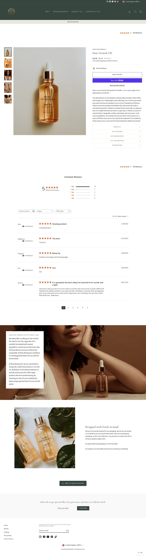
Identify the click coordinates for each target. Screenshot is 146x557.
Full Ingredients (117, 140)
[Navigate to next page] (87, 307)
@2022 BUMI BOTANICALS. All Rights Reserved (73, 549)
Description (117, 145)
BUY (48, 11)
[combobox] (44, 211)
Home (94, 49)
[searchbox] (25, 211)
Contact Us (93, 11)
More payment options (117, 85)
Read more (54, 295)
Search (6, 525)
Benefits (117, 127)
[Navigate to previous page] (59, 307)
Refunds (6, 529)
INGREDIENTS (60, 11)
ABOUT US (77, 11)
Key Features (117, 131)
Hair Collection (101, 49)
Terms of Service (8, 539)
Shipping (102, 61)
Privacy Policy (8, 535)
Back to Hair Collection (74, 483)
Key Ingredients (117, 136)
